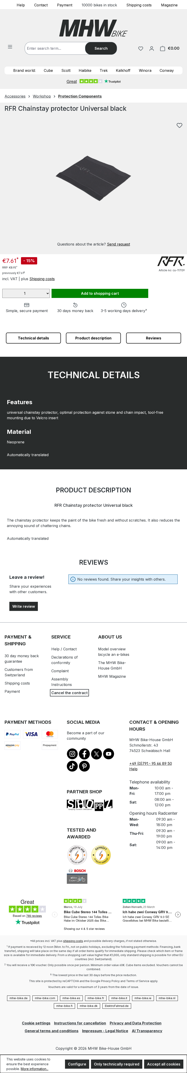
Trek (104, 70)
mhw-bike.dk (89, 1006)
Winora (145, 70)
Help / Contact (64, 649)
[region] (93, 183)
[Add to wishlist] (179, 125)
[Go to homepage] (93, 28)
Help (21, 5)
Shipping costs (139, 5)
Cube (48, 70)
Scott (65, 70)
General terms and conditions (51, 1031)
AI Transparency (147, 1031)
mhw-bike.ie (143, 998)
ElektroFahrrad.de (117, 1006)
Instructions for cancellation (80, 1023)
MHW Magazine (112, 676)
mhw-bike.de (19, 998)
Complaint (60, 671)
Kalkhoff (123, 70)
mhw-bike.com (45, 998)
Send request (118, 244)
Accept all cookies (163, 1064)
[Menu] (10, 46)
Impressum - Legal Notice (105, 1031)
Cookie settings (36, 1023)
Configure (77, 1064)
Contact (41, 5)
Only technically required (116, 1064)
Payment (64, 5)
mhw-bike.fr (96, 998)
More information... (34, 1069)
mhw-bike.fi (64, 1006)
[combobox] (59, 48)
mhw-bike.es (71, 998)
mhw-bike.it (119, 998)
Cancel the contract (69, 692)
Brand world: (24, 70)
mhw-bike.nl (167, 998)
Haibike (85, 70)
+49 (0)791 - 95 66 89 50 (150, 763)
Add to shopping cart (100, 293)
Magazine (169, 5)
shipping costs (73, 941)
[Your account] (151, 48)
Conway (167, 70)
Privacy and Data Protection (135, 1023)
